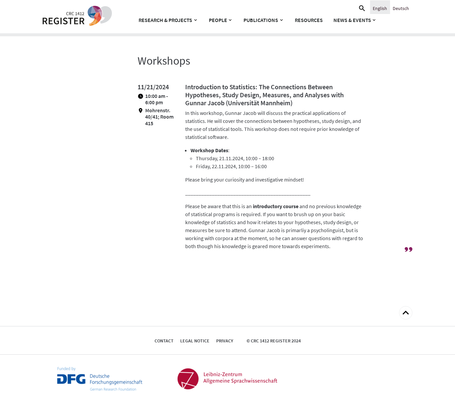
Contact (164, 341)
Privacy (224, 341)
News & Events (352, 20)
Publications (260, 20)
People (218, 20)
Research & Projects (165, 20)
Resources (309, 20)
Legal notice (195, 341)
